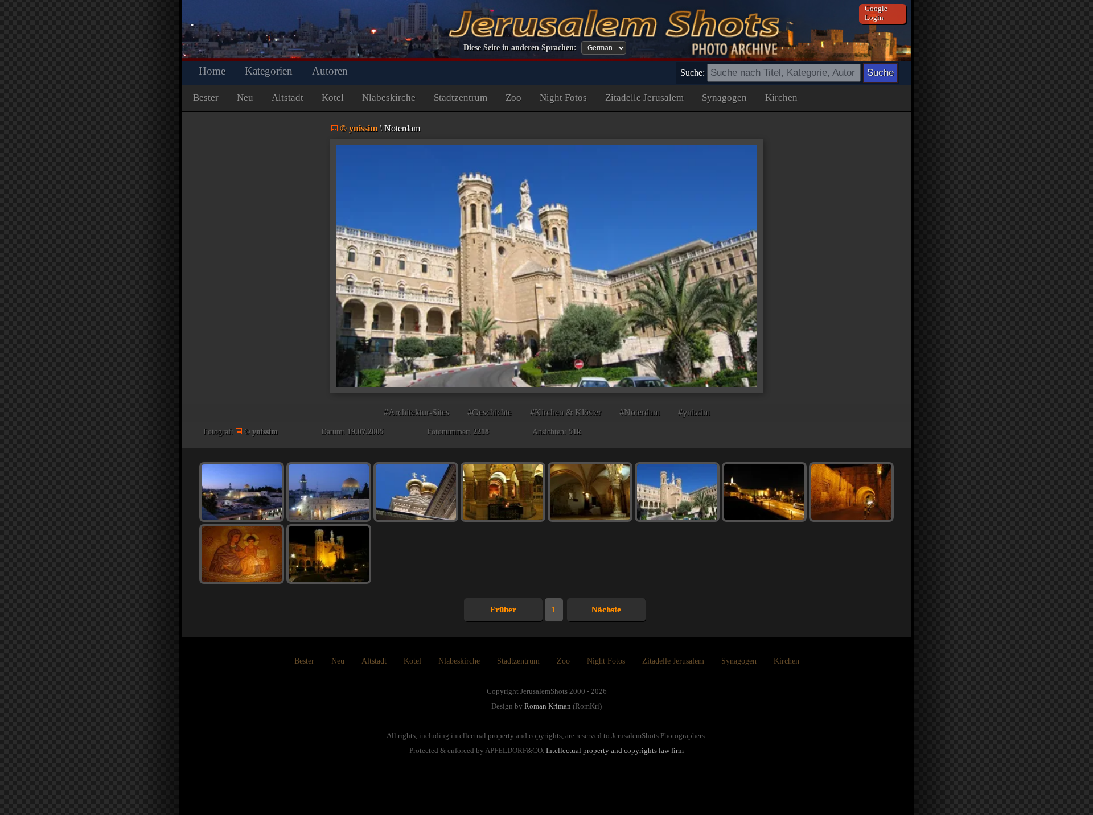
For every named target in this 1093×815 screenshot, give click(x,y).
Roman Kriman (547, 706)
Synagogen (724, 97)
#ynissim (694, 412)
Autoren (330, 71)
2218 (481, 431)
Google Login (876, 13)
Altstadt (287, 97)
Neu (245, 97)
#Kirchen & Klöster (565, 412)
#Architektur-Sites (416, 412)
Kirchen (781, 97)
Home (212, 71)
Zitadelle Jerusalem (644, 97)
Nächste (606, 609)
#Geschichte (489, 412)
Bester (206, 97)
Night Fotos (563, 97)
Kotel (333, 97)
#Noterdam (639, 412)
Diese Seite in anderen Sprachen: (520, 47)
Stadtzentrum (460, 97)
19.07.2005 (365, 431)
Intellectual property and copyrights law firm (615, 750)
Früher (503, 609)
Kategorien (269, 71)
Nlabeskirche (389, 97)
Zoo (513, 97)
